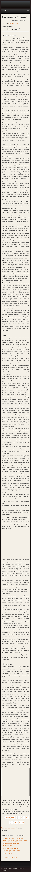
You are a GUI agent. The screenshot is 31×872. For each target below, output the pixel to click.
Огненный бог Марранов (10, 848)
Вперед (16, 822)
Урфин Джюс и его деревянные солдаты (15, 841)
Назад (13, 817)
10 (9, 822)
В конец (21, 822)
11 (12, 822)
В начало (7, 817)
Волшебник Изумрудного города (13, 838)
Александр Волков (13, 23)
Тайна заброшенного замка (11, 851)
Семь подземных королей (11, 843)
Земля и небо (7, 853)
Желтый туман (7, 846)
